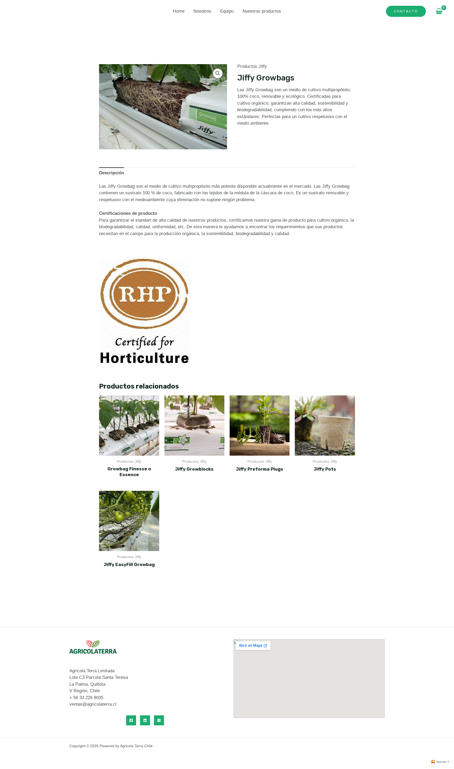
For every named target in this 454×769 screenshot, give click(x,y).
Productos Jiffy (252, 66)
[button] (218, 73)
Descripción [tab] (111, 172)
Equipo (227, 11)
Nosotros (202, 11)
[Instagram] (159, 720)
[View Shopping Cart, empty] (438, 11)
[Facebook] (131, 720)
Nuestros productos (262, 11)
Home (178, 11)
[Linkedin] (145, 720)
